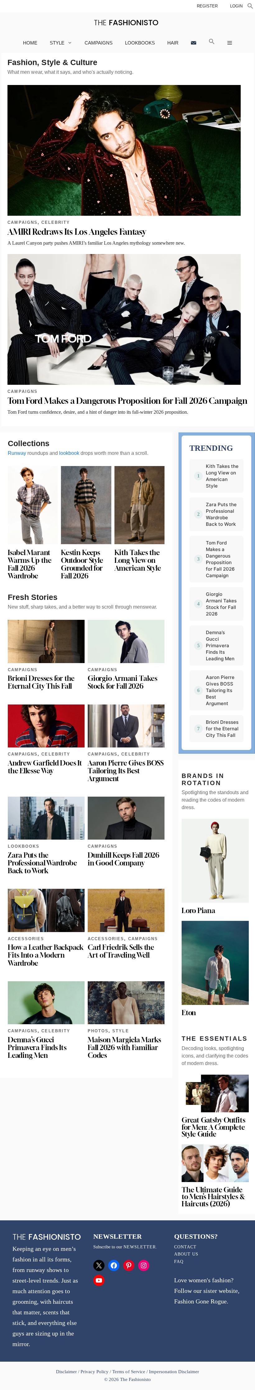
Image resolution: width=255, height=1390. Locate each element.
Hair (172, 42)
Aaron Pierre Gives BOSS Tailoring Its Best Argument (126, 771)
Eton (189, 1013)
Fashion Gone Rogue (200, 1301)
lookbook (69, 453)
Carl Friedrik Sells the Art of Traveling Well (121, 951)
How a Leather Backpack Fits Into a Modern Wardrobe (45, 955)
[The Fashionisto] (126, 22)
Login (236, 6)
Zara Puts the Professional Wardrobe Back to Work (42, 863)
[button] (250, 6)
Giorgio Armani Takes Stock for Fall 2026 (122, 682)
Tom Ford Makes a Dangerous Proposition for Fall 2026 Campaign (127, 401)
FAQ (178, 1261)
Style (57, 42)
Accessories (26, 938)
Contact (185, 1247)
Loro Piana (198, 911)
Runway (17, 453)
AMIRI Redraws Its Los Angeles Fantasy (76, 232)
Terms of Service (128, 1371)
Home (30, 42)
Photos (98, 1031)
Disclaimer (67, 1371)
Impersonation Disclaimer (174, 1371)
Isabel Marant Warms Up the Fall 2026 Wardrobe (29, 564)
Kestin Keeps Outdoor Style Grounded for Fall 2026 (82, 564)
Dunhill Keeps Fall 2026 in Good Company (124, 859)
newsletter (139, 1247)
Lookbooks (140, 42)
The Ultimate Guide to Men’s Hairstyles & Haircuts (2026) (213, 1197)
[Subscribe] (193, 43)
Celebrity (55, 222)
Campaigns (99, 42)
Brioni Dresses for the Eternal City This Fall (41, 682)
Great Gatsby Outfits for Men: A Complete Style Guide (213, 1127)
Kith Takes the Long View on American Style (137, 560)
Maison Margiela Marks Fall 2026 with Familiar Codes (124, 1047)
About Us (186, 1254)
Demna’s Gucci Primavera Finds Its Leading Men (37, 1047)
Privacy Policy (95, 1371)
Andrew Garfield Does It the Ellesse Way (45, 767)
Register (207, 6)
